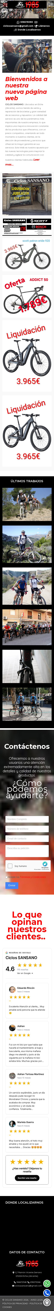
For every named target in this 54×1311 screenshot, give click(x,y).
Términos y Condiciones (33, 877)
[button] (27, 504)
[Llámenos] (47, 1293)
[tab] (23, 12)
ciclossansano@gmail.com (28, 1285)
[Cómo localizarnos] (47, 1302)
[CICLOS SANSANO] (27, 5)
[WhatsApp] (47, 1283)
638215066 (35, 1282)
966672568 (21, 1282)
